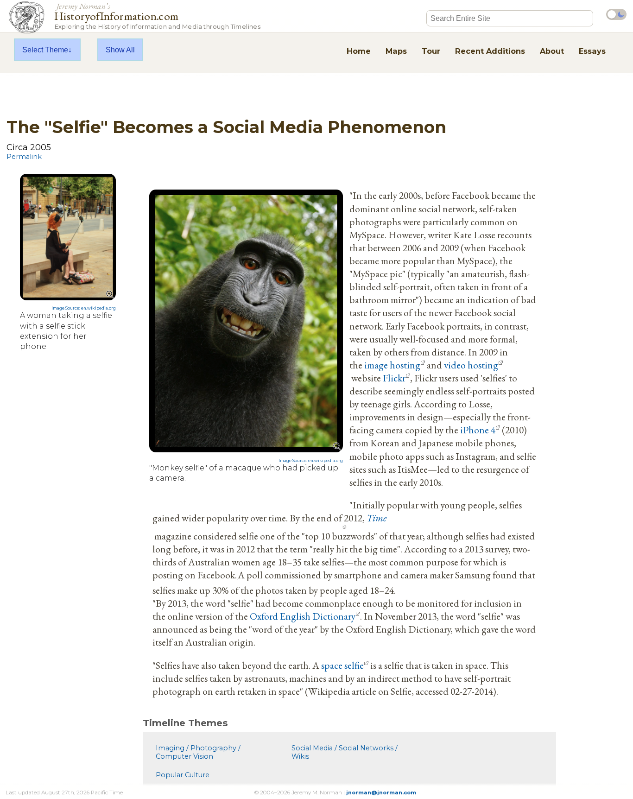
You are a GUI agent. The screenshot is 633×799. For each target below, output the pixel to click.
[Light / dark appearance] (616, 14)
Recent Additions (490, 51)
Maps (396, 51)
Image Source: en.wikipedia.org (83, 308)
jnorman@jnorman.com (381, 792)
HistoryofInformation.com (157, 15)
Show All (120, 49)
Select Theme (45, 49)
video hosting (471, 364)
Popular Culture (182, 775)
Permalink (24, 156)
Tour (431, 51)
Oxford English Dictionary (302, 615)
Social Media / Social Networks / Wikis (344, 752)
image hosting (392, 364)
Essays (592, 51)
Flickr (394, 377)
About (552, 51)
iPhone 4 (477, 429)
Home (359, 51)
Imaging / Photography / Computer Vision (198, 752)
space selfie (342, 665)
